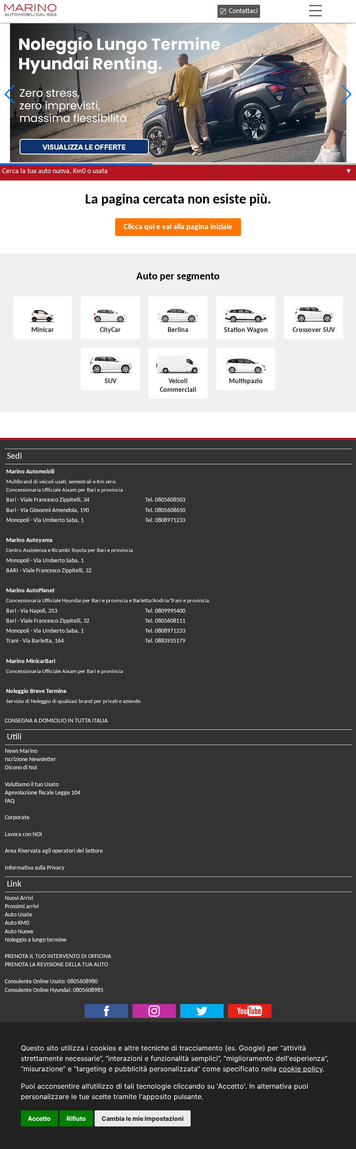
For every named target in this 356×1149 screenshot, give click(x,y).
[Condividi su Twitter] (154, 1011)
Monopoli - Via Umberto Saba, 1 (45, 520)
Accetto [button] (39, 1118)
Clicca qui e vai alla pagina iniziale (178, 227)
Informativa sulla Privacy (34, 868)
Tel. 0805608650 (165, 510)
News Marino (21, 751)
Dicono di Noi (21, 768)
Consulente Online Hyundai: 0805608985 (54, 990)
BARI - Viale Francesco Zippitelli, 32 (49, 571)
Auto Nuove (19, 932)
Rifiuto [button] (76, 1118)
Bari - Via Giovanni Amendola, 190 (47, 510)
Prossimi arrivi (22, 906)
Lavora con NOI (23, 834)
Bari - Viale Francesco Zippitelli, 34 (47, 500)
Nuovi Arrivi (19, 898)
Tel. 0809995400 (165, 611)
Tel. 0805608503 (165, 500)
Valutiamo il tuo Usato (32, 784)
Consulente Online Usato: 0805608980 (51, 981)
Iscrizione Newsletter (30, 759)
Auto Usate (18, 915)
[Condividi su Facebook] (106, 1011)
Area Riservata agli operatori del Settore (54, 851)
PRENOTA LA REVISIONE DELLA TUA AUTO (56, 965)
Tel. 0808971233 (165, 520)
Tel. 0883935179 (165, 641)
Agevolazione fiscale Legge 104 (42, 793)
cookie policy (301, 1068)
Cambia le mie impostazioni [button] (143, 1118)
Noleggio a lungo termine (35, 940)
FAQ (9, 801)
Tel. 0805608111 (165, 621)
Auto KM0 (17, 923)
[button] (346, 94)
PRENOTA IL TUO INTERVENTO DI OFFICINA (58, 956)
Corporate (17, 817)
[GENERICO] (178, 94)
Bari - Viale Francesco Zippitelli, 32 (47, 621)
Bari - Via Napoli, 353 (31, 611)
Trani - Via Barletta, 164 (35, 641)
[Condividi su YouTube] (250, 1011)
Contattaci (243, 11)
